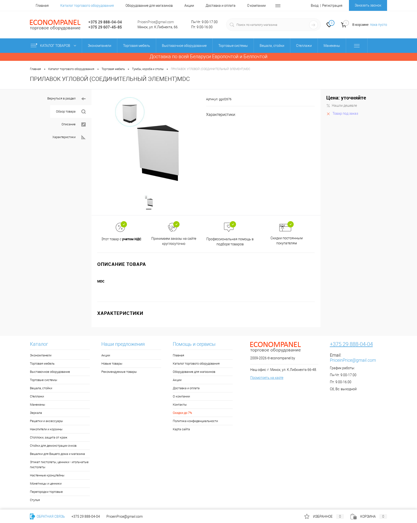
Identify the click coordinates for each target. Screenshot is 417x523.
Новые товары (111, 363)
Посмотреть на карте (266, 378)
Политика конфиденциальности (195, 421)
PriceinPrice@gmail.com (156, 22)
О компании (256, 5)
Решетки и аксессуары (46, 421)
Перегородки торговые (46, 492)
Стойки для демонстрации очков (53, 445)
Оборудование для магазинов (149, 5)
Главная (42, 5)
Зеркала (36, 413)
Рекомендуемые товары (119, 372)
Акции (189, 5)
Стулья (35, 500)
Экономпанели (40, 355)
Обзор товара (66, 111)
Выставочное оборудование (50, 372)
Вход (315, 5)
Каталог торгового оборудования (87, 5)
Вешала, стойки (41, 388)
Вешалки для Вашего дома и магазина (57, 454)
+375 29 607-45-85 (105, 27)
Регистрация (332, 5)
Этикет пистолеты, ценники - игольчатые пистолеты (59, 464)
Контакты (180, 404)
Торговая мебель (42, 363)
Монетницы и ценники (46, 483)
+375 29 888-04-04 (105, 22)
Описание (69, 124)
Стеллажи (37, 396)
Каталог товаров (55, 46)
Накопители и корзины (46, 429)
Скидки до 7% (182, 413)
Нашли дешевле (344, 105)
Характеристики (64, 137)
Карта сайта (181, 429)
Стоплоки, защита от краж (48, 437)
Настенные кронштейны (47, 475)
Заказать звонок (368, 5)
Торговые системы (43, 380)
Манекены (37, 404)
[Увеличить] (148, 139)
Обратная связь (50, 516)
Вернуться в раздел (61, 98)
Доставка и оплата (221, 5)
